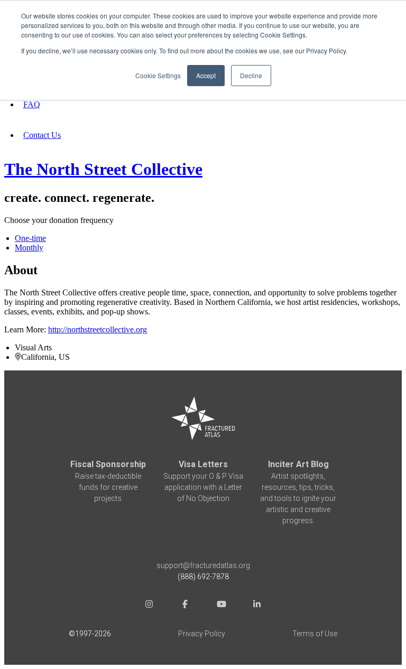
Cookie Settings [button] (158, 75)
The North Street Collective (103, 169)
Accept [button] (206, 75)
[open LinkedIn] (257, 605)
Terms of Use (314, 633)
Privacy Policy (201, 633)
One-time (30, 238)
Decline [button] (251, 75)
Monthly (29, 247)
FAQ (31, 104)
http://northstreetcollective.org (97, 329)
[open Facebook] (185, 605)
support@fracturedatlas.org (203, 565)
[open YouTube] (221, 605)
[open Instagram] (149, 605)
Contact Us (42, 135)
